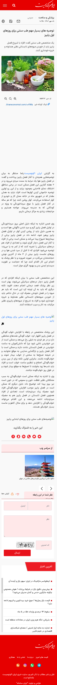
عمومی (30, 17)
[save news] (10, 21)
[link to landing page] (45, 4)
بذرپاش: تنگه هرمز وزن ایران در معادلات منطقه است (27, 619)
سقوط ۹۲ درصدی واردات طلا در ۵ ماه (34, 611)
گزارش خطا (5, 493)
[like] (18, 494)
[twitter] (33, 436)
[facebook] (12, 436)
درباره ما (30, 657)
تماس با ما (21, 657)
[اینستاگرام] (25, 665)
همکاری (12, 657)
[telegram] (41, 436)
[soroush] (17, 436)
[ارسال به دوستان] (18, 21)
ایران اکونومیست (34, 173)
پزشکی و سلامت (46, 17)
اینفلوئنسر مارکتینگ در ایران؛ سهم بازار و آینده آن (29, 581)
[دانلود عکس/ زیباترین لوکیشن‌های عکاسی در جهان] (39, 465)
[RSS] (18, 665)
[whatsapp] (28, 436)
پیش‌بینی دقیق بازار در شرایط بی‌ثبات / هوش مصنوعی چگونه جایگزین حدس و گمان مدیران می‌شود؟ (28, 591)
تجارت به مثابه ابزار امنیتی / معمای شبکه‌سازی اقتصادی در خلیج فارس (31, 629)
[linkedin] (22, 436)
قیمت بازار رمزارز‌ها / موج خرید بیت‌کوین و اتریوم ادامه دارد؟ (28, 602)
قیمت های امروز (42, 657)
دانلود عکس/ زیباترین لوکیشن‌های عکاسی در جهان (36, 478)
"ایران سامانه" (22, 683)
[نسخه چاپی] (3, 21)
